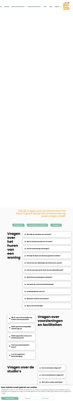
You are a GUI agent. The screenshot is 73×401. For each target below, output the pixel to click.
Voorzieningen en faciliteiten (37, 225)
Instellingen (45, 398)
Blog (50, 6)
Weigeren (28, 398)
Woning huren (18, 225)
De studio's (56, 225)
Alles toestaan (9, 398)
